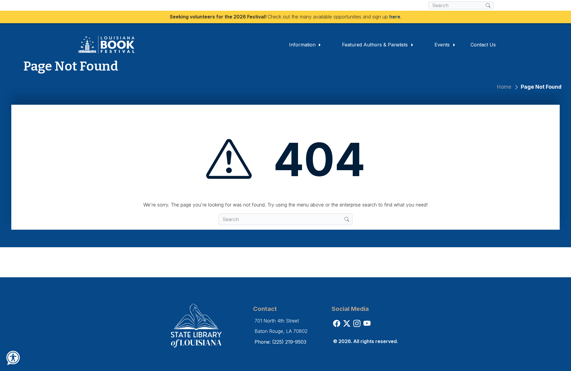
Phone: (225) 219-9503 (280, 342)
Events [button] (442, 45)
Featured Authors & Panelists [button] (375, 45)
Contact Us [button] (483, 45)
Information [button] (303, 45)
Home (504, 87)
